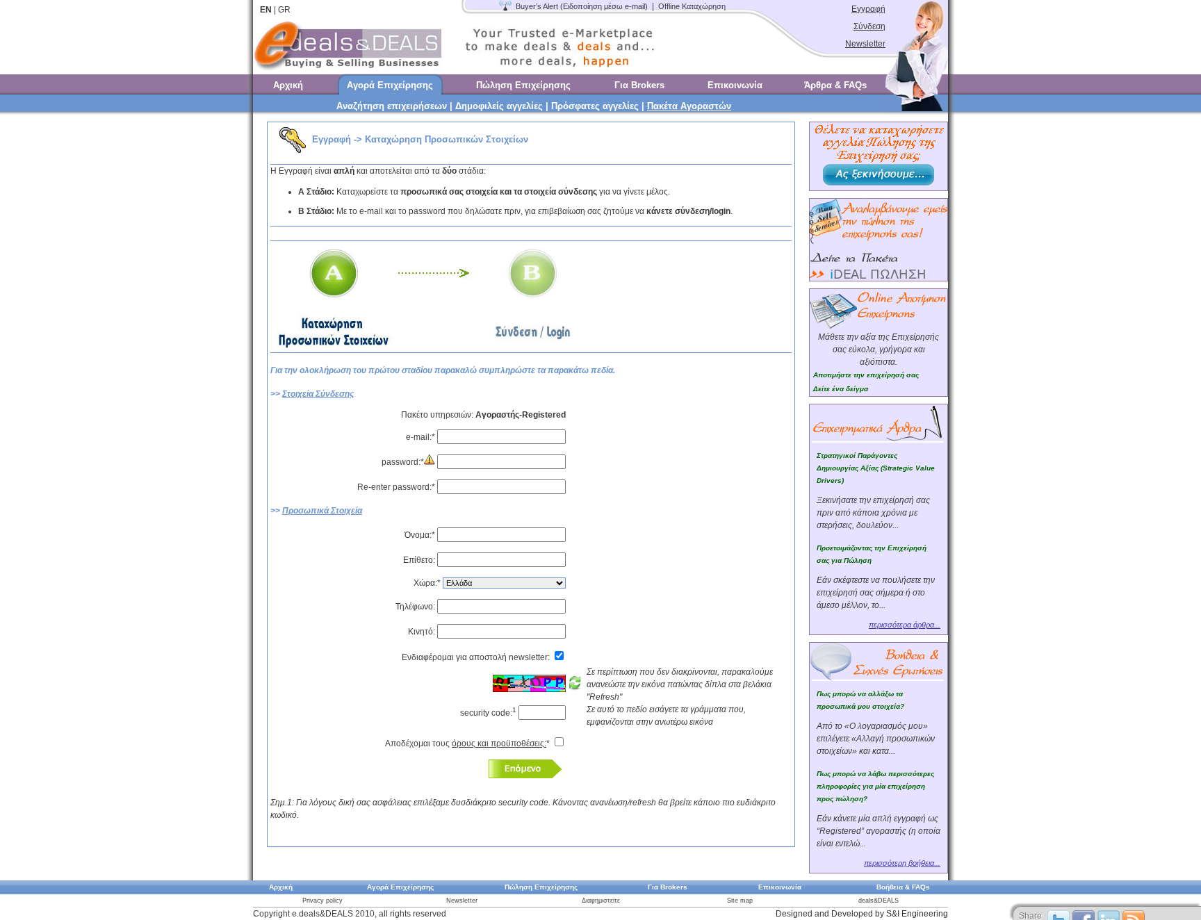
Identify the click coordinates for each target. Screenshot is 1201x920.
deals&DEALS (878, 900)
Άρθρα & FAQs (835, 85)
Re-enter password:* (397, 487)
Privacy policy (322, 900)
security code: (488, 713)
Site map (740, 900)
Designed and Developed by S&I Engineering (862, 914)
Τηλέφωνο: (416, 606)
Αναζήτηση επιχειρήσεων (391, 106)
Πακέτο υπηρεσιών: (483, 415)
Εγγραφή (868, 9)
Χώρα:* (428, 583)
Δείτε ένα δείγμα (840, 389)
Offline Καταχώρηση (692, 6)
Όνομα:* (421, 535)
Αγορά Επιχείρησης (390, 85)
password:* (403, 462)
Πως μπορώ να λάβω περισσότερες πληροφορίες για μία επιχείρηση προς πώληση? (875, 786)
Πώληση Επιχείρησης (523, 85)
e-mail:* (421, 437)
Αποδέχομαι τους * (468, 743)
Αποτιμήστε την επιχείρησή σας (866, 375)
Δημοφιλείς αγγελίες (499, 106)
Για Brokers (639, 85)
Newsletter (865, 44)
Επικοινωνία (735, 85)
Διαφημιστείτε (601, 900)
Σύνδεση (869, 26)
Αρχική (288, 85)
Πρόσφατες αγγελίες (595, 106)
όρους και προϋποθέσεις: (499, 743)
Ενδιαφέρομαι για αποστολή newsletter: (477, 657)
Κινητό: (422, 631)
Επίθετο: (419, 560)
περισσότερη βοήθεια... (902, 863)
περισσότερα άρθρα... (904, 625)
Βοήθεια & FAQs (903, 887)
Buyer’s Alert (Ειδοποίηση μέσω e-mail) (582, 6)
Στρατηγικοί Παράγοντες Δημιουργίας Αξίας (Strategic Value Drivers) (876, 468)
